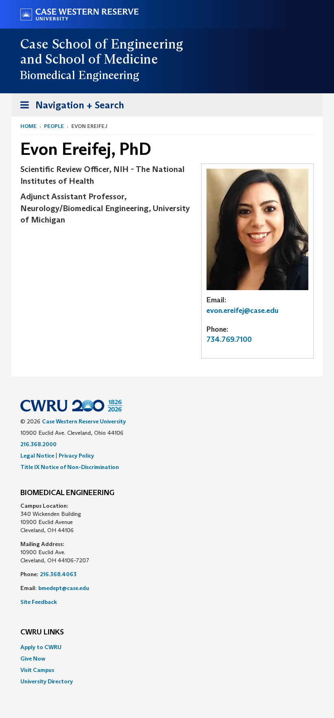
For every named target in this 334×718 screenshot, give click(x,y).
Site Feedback (38, 602)
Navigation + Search (69, 108)
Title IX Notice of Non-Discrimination (69, 467)
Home (28, 126)
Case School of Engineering (101, 44)
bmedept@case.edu (63, 588)
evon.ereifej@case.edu (243, 310)
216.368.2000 (38, 444)
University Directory (46, 681)
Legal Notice (37, 455)
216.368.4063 (58, 574)
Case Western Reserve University (84, 421)
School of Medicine (101, 59)
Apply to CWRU (41, 647)
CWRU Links (42, 632)
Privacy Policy (76, 455)
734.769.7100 (229, 339)
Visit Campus (37, 670)
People (54, 126)
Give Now (32, 658)
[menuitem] (167, 647)
